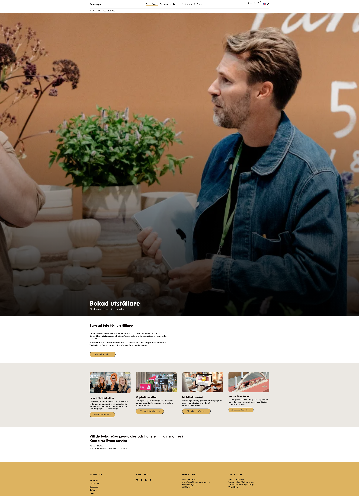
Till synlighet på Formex (196, 411)
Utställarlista (187, 4)
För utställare (151, 4)
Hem (91, 11)
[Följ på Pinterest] (150, 480)
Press (92, 493)
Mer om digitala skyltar (149, 411)
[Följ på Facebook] (141, 480)
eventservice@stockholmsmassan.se (113, 448)
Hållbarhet (93, 490)
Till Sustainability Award (241, 410)
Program (176, 4)
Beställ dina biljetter (101, 415)
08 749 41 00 (239, 479)
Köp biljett (254, 3)
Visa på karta (233, 487)
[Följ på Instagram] (137, 480)
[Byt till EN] (264, 4)
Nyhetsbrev (94, 487)
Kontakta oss (94, 484)
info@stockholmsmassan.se (244, 482)
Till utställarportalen (101, 354)
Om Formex (198, 4)
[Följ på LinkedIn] (146, 480)
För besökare (164, 4)
